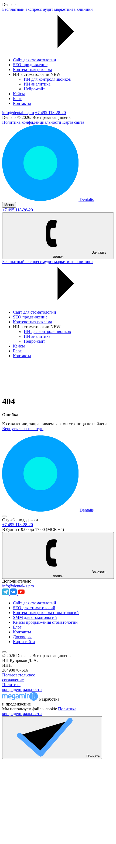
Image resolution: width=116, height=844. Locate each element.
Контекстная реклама (32, 69)
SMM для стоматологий (35, 617)
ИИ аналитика (37, 84)
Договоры (22, 636)
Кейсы (19, 93)
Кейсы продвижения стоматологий (45, 622)
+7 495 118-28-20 (50, 112)
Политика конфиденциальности (31, 122)
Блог (17, 98)
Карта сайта (73, 122)
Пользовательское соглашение (18, 677)
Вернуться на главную (22, 428)
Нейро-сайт (34, 89)
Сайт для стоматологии (34, 60)
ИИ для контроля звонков (47, 79)
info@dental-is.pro (18, 112)
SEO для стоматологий (34, 607)
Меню (9, 205)
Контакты (22, 103)
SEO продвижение (30, 64)
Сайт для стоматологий (34, 603)
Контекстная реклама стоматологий (46, 612)
